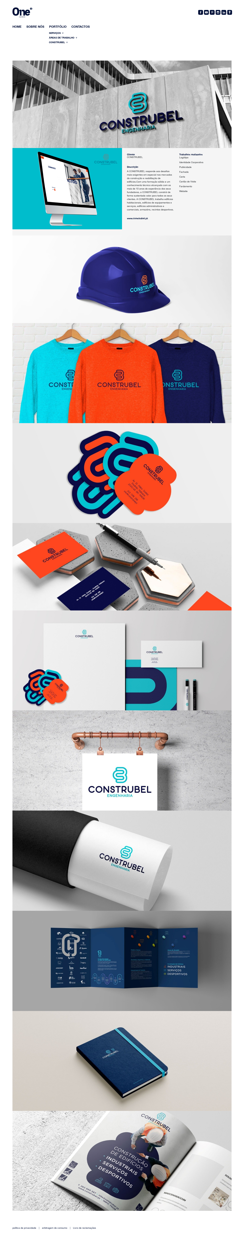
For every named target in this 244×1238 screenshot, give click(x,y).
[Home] (22, 13)
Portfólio (58, 26)
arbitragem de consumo (54, 1228)
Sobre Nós (35, 26)
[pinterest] (212, 12)
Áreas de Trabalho (62, 37)
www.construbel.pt (137, 218)
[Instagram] (218, 12)
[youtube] (206, 12)
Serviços (55, 33)
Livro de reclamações (84, 1228)
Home (17, 26)
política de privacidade (24, 1228)
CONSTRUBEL (57, 42)
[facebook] (200, 12)
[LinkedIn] (223, 12)
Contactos (80, 26)
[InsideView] (229, 12)
